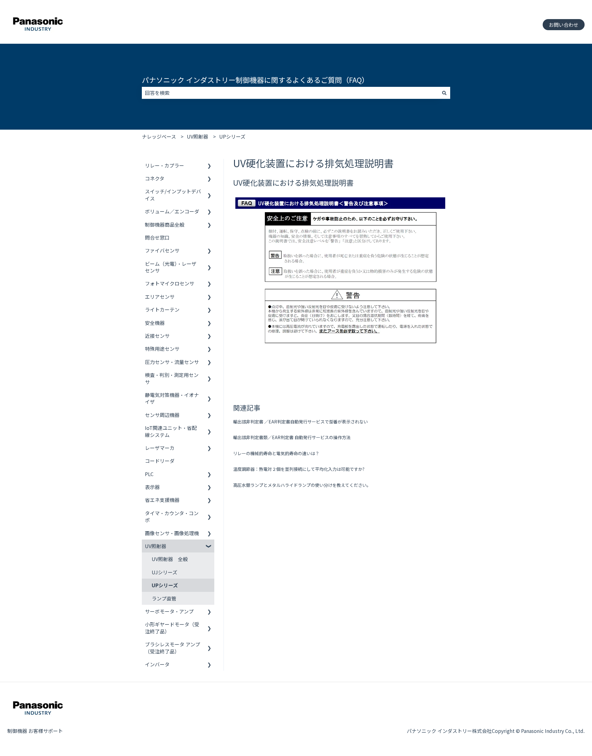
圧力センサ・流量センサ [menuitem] (172, 362)
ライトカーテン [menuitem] (162, 309)
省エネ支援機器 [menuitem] (162, 499)
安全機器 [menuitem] (155, 322)
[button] (209, 166)
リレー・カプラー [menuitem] (164, 165)
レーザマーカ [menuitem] (160, 447)
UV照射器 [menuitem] (155, 546)
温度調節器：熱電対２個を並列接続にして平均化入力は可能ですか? (298, 469)
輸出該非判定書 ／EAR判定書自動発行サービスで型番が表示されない (300, 421)
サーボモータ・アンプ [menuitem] (169, 611)
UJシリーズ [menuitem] (164, 572)
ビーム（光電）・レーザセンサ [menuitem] (170, 267)
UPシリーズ (232, 136)
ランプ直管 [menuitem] (164, 598)
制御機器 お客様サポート (35, 730)
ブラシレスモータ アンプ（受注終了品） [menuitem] (172, 648)
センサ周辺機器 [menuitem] (162, 414)
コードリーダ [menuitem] (160, 460)
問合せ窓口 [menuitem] (157, 237)
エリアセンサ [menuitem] (160, 296)
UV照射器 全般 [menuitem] (170, 559)
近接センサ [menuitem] (157, 335)
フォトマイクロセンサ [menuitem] (169, 283)
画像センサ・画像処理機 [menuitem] (172, 533)
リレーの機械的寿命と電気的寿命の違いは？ (276, 453)
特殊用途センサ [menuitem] (162, 348)
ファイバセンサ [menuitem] (162, 250)
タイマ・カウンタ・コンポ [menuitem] (172, 516)
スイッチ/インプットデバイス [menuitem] (173, 195)
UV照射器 (197, 136)
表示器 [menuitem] (152, 487)
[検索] (444, 93)
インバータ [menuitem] (157, 664)
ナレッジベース (159, 136)
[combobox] (290, 93)
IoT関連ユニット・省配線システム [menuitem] (171, 431)
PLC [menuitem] (149, 474)
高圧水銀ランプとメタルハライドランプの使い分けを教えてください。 (302, 485)
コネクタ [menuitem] (154, 178)
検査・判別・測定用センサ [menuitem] (172, 378)
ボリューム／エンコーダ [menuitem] (172, 211)
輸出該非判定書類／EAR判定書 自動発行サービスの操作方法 (292, 437)
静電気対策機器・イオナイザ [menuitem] (172, 398)
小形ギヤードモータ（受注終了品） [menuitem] (172, 628)
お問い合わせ (563, 24)
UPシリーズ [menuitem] (165, 585)
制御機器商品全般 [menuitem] (164, 224)
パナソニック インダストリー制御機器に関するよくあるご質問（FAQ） (255, 80)
